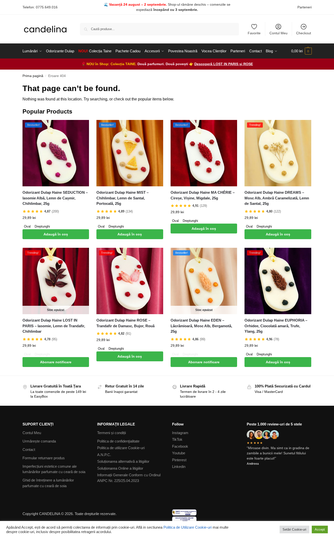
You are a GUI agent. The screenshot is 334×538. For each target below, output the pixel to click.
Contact (28, 449)
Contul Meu (278, 33)
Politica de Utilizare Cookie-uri (187, 527)
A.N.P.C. (104, 455)
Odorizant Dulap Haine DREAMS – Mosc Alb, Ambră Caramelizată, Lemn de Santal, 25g (277, 198)
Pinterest (179, 460)
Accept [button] (320, 529)
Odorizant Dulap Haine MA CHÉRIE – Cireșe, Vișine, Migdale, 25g (203, 195)
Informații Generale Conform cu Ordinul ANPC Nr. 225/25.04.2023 (128, 478)
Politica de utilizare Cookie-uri (121, 448)
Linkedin (178, 466)
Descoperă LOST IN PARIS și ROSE (223, 64)
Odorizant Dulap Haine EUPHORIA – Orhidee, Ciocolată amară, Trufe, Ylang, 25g (276, 325)
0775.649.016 (47, 7)
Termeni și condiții (111, 433)
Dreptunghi (42, 226)
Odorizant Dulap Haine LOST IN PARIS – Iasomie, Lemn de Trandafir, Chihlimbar (53, 325)
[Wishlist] (81, 127)
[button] (301, 51)
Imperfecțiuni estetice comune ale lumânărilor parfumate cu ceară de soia (53, 469)
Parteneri (304, 7)
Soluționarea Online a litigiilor (120, 468)
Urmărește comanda (39, 441)
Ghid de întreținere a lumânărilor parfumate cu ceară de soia (48, 483)
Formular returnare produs (43, 458)
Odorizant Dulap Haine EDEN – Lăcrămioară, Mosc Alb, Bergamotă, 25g (201, 325)
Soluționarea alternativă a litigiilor (123, 461)
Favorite (254, 33)
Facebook (180, 446)
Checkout (303, 33)
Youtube (178, 453)
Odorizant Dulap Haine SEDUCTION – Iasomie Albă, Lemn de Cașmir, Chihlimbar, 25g (55, 198)
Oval (27, 226)
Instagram (180, 433)
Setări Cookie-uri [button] (294, 529)
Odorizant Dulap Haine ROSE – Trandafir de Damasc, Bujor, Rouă (125, 323)
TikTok (177, 439)
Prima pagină (32, 76)
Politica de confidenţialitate (118, 441)
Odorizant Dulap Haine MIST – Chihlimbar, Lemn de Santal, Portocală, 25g (122, 198)
